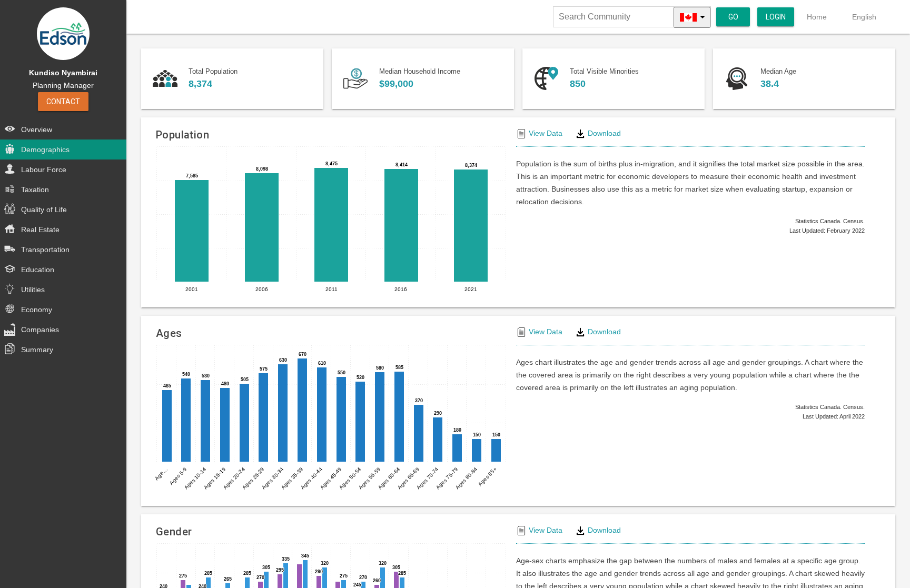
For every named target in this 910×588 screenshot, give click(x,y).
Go (733, 17)
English (864, 17)
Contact (63, 101)
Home (817, 17)
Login (776, 17)
